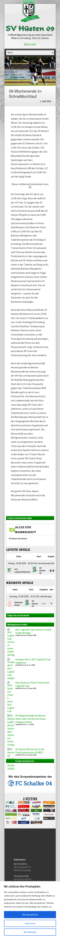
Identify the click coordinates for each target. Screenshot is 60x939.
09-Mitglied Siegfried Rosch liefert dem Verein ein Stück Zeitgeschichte (30, 719)
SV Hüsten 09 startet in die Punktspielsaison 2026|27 (29, 751)
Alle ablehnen (30, 932)
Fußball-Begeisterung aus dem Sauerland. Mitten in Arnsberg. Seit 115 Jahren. (30, 36)
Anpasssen (30, 923)
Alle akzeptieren (30, 914)
